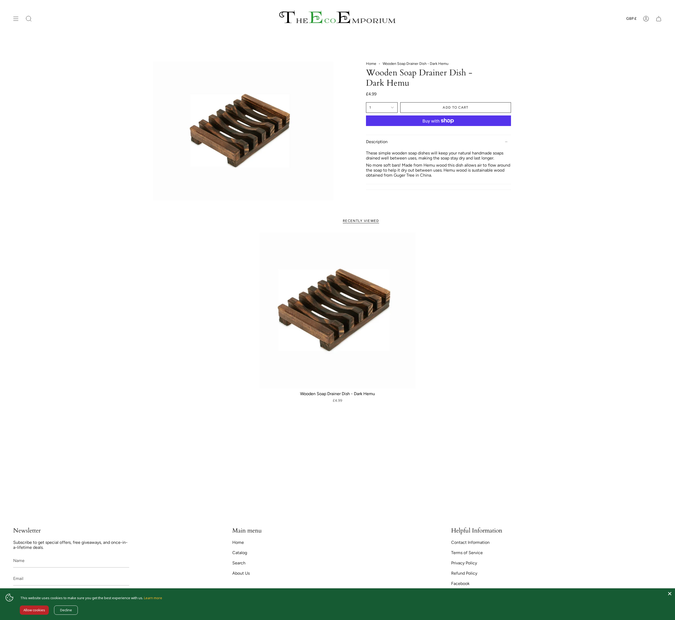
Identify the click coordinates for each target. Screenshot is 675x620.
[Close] (669, 593)
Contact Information (470, 542)
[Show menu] (16, 19)
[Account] (646, 19)
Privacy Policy (464, 562)
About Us (241, 573)
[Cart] (658, 19)
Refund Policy (464, 573)
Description (377, 141)
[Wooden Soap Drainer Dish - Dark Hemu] (338, 310)
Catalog (239, 552)
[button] (29, 19)
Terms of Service (467, 552)
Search (238, 562)
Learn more (153, 597)
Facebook (460, 583)
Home (371, 63)
